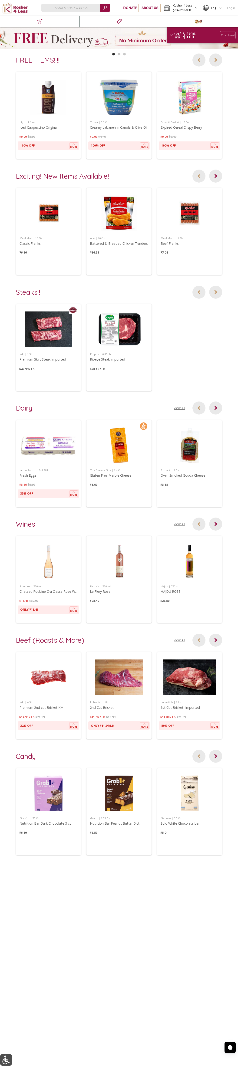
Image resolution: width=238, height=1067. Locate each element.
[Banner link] (119, 38)
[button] (180, 8)
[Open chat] (230, 1047)
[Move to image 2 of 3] (119, 54)
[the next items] (215, 60)
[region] (202, 35)
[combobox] (75, 8)
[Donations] (129, 8)
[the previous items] (198, 60)
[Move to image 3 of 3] (124, 54)
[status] (189, 33)
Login (231, 8)
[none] (48, 115)
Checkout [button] (228, 35)
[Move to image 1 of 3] (113, 54)
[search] (105, 8)
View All (179, 408)
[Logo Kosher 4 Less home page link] (15, 8)
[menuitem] (39, 21)
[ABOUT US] (149, 8)
